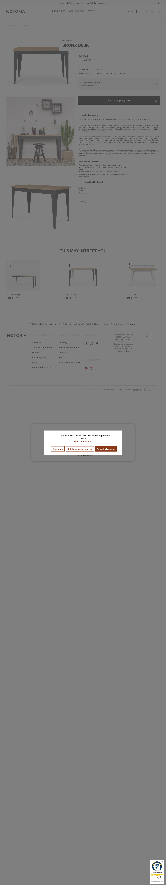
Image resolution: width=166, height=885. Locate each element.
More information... (83, 441)
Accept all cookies (106, 449)
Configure (58, 449)
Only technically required (79, 449)
